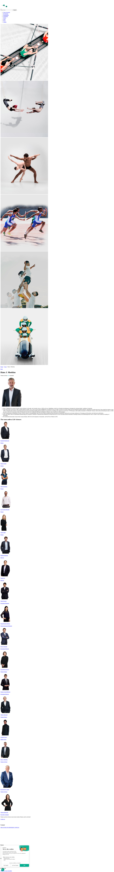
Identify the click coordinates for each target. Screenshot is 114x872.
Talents (4, 17)
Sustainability (6, 15)
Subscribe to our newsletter (6, 870)
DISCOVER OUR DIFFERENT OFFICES (10, 827)
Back (2, 369)
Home (2, 366)
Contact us (3, 819)
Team (4, 19)
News (4, 20)
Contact (4, 22)
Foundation (5, 16)
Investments (5, 13)
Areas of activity (6, 12)
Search (15, 10)
